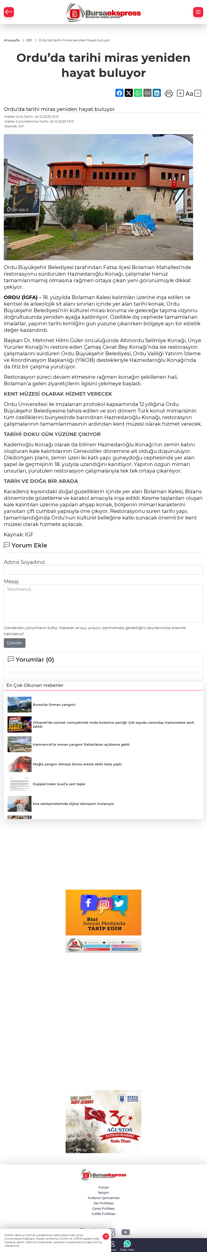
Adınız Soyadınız (24, 562)
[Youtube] (125, 1232)
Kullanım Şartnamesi (103, 1198)
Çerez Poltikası (103, 1208)
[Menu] (198, 12)
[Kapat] (106, 1236)
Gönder (14, 642)
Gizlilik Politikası (103, 1214)
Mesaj (11, 581)
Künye (104, 1187)
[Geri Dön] (9, 12)
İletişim (103, 1193)
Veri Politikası (103, 1203)
